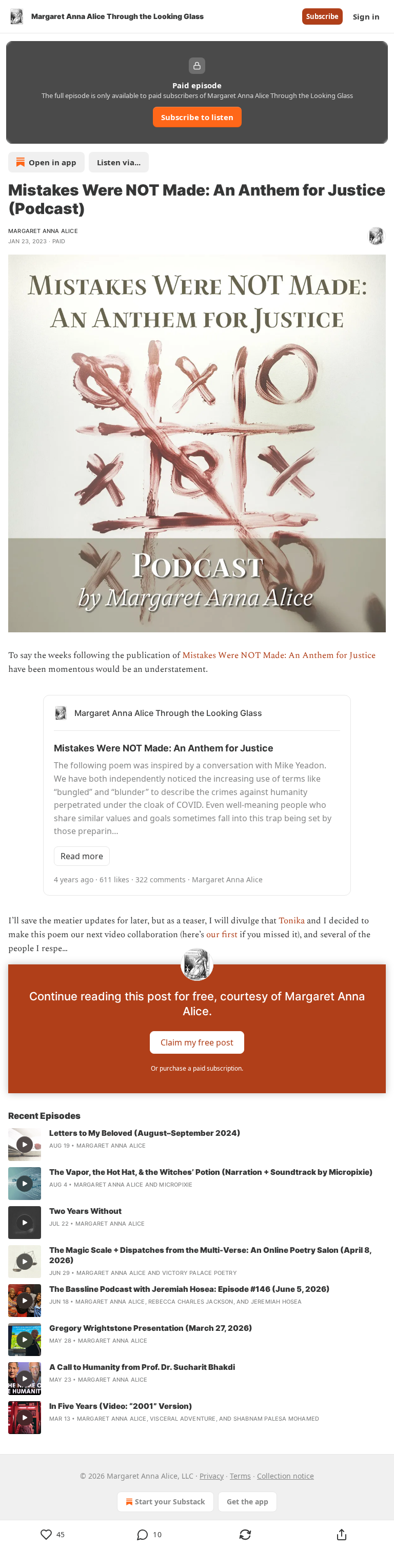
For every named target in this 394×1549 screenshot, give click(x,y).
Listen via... (119, 162)
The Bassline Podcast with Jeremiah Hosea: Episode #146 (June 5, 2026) (189, 1289)
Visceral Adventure (183, 1418)
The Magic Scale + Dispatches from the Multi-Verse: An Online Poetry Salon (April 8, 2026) (210, 1255)
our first (222, 934)
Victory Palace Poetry (199, 1272)
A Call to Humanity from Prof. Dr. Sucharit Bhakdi (142, 1367)
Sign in (366, 16)
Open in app (52, 162)
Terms (240, 1476)
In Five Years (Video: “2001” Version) (120, 1406)
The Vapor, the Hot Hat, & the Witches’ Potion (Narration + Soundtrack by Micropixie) (211, 1172)
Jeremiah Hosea (276, 1301)
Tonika (292, 920)
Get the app (247, 1501)
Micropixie (175, 1184)
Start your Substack (170, 1501)
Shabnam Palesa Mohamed (276, 1418)
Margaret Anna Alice (43, 231)
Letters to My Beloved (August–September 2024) (145, 1133)
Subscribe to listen (197, 117)
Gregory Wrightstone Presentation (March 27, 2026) (150, 1328)
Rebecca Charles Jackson (190, 1301)
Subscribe (322, 16)
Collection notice (285, 1476)
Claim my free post (197, 1042)
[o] (24, 1144)
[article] (197, 1144)
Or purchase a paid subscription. (197, 1068)
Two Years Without (85, 1211)
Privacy (212, 1476)
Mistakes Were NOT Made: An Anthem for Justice (279, 655)
